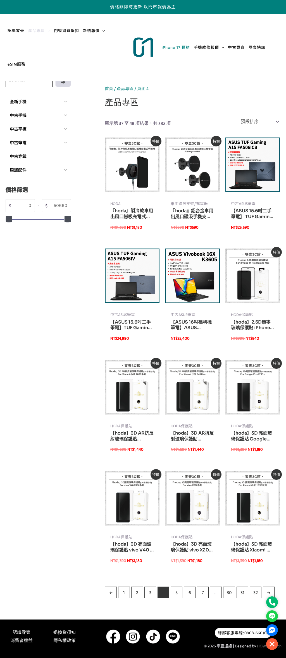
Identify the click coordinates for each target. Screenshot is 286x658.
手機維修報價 (206, 47)
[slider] (9, 219)
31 (242, 592)
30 (229, 592)
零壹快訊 (257, 47)
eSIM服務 (16, 64)
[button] (47, 30)
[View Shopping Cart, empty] (275, 7)
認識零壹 (16, 30)
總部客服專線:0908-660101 (243, 632)
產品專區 (36, 30)
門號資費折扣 (66, 30)
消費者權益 (21, 640)
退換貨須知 (64, 632)
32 (255, 592)
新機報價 (91, 30)
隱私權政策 (64, 640)
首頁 (109, 88)
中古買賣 (236, 47)
